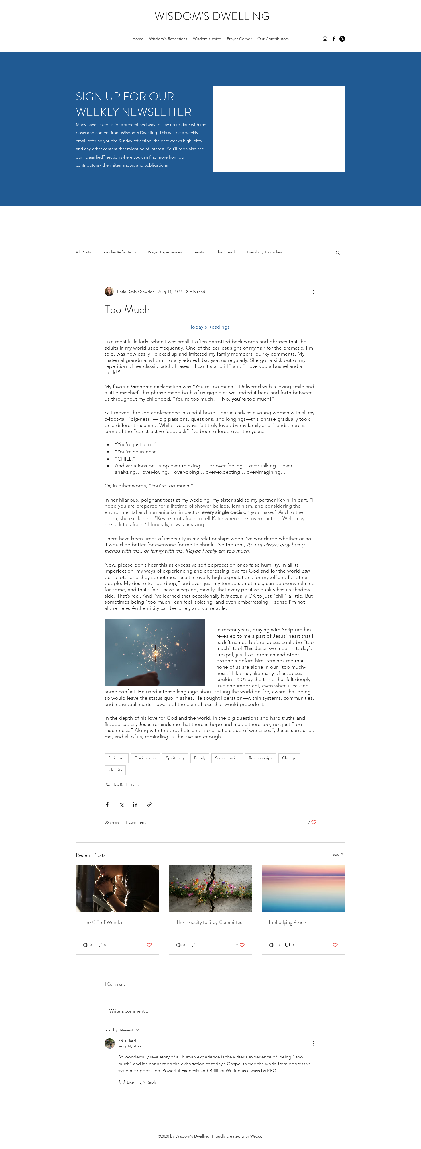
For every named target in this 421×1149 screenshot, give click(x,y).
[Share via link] (149, 804)
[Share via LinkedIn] (135, 804)
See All (339, 854)
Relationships (260, 757)
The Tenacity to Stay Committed (209, 922)
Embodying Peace (287, 922)
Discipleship (145, 757)
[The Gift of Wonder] (117, 888)
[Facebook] (334, 39)
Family (199, 757)
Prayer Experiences (165, 252)
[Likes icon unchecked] (122, 1082)
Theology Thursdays (264, 252)
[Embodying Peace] (303, 888)
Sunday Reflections (119, 252)
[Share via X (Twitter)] (121, 804)
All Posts (83, 252)
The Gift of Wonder (103, 922)
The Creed (225, 252)
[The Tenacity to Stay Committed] (210, 888)
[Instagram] (325, 39)
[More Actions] (313, 1043)
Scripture (116, 757)
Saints (199, 252)
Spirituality (175, 757)
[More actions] (313, 291)
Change (289, 757)
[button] (338, 252)
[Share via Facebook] (107, 804)
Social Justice (227, 757)
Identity (115, 769)
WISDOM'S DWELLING (212, 16)
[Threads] (342, 39)
